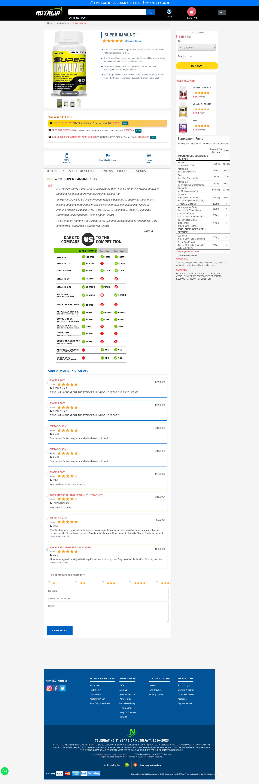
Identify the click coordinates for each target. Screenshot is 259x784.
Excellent (57, 472)
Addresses (182, 698)
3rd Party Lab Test (156, 694)
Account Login (184, 685)
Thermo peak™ (96, 694)
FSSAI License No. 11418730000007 (150, 754)
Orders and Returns (186, 694)
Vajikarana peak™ (98, 698)
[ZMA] (183, 126)
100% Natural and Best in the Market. (76, 495)
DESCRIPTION (56, 171)
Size (180, 41)
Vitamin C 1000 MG (202, 104)
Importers (152, 685)
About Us (123, 689)
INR (221, 12)
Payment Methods (185, 703)
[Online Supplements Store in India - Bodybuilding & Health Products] (49, 12)
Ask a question (197, 32)
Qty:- (180, 56)
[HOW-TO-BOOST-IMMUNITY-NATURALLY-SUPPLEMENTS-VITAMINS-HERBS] (72, 103)
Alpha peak (95, 685)
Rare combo (58, 518)
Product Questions (131, 171)
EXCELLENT (57, 380)
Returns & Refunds (127, 694)
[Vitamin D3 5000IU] (183, 93)
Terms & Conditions (127, 707)
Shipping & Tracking (186, 689)
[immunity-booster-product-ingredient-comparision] (78, 103)
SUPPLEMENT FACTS (82, 171)
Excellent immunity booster (70, 547)
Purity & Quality (155, 689)
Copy (125, 123)
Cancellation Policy (127, 703)
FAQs (121, 685)
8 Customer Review (133, 40)
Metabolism (58, 426)
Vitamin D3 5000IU (202, 87)
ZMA (195, 120)
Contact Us (123, 716)
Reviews (107, 171)
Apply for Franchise (127, 712)
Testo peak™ (95, 689)
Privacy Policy (125, 698)
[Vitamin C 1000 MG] (183, 109)
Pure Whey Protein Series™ (101, 703)
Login (169, 16)
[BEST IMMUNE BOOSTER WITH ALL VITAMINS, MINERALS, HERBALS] (59, 103)
